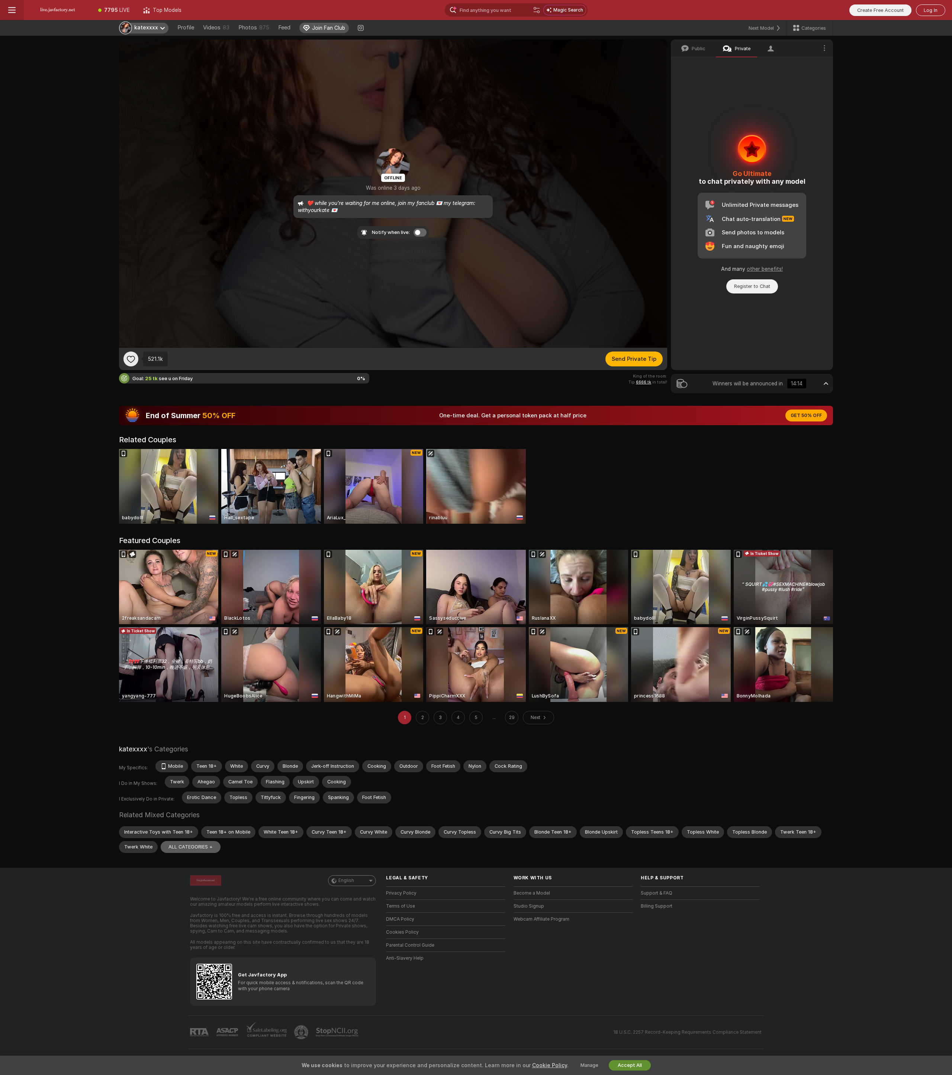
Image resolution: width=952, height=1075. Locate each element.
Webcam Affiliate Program (541, 919)
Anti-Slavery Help (405, 958)
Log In (930, 10)
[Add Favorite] (130, 359)
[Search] (536, 10)
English (346, 880)
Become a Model (532, 893)
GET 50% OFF (806, 415)
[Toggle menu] (12, 10)
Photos (253, 27)
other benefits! (765, 269)
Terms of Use (400, 906)
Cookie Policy (549, 1065)
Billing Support (656, 906)
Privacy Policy (401, 893)
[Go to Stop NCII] (338, 1032)
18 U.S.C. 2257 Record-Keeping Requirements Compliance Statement (687, 1032)
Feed (284, 27)
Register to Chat (752, 286)
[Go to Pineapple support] (302, 1032)
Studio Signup (529, 906)
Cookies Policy (402, 932)
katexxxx (133, 749)
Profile (185, 27)
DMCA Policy (400, 919)
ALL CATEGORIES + (190, 847)
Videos (216, 27)
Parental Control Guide (410, 945)
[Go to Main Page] (57, 10)
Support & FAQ (656, 893)
